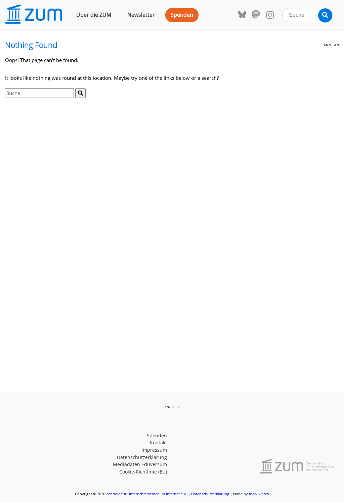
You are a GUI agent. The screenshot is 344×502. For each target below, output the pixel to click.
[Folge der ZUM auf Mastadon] (256, 15)
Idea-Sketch (259, 493)
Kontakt (158, 443)
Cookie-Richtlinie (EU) (143, 472)
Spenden (182, 14)
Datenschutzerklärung (142, 457)
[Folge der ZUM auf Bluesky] (242, 15)
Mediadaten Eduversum (140, 464)
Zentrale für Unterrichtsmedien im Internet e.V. (146, 493)
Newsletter (141, 14)
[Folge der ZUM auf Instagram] (270, 15)
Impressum (154, 450)
